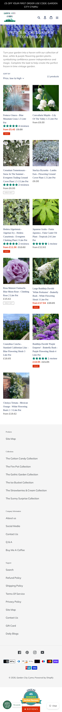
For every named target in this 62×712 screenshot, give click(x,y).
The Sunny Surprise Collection (22, 498)
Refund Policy (13, 577)
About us (11, 518)
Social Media (13, 526)
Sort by (6, 74)
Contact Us (12, 534)
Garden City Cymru (25, 677)
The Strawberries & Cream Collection (26, 490)
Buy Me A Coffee (15, 550)
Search (10, 569)
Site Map (11, 438)
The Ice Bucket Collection (19, 482)
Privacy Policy (13, 601)
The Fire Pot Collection (18, 466)
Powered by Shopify (44, 677)
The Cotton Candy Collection (22, 458)
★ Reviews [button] (31, 709)
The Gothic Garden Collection (22, 474)
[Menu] (57, 17)
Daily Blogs (12, 633)
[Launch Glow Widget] (7, 704)
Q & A (9, 541)
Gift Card (11, 625)
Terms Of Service (15, 593)
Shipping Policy (14, 585)
